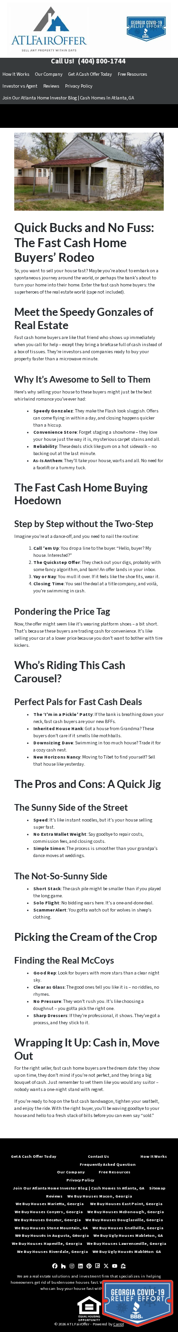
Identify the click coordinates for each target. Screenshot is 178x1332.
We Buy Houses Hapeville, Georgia (47, 1243)
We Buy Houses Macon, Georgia (99, 1196)
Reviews (51, 86)
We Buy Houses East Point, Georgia (126, 1204)
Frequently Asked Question (108, 1164)
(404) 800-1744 (101, 61)
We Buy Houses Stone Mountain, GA (51, 1228)
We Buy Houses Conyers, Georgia (49, 1212)
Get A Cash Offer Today (90, 74)
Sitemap (157, 1188)
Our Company (49, 74)
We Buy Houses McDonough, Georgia (125, 1212)
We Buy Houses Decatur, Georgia (47, 1220)
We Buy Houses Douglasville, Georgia (124, 1220)
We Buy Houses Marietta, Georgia (50, 1204)
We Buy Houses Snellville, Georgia (128, 1228)
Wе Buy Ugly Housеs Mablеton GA (127, 1251)
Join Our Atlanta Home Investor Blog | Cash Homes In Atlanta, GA (68, 98)
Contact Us (98, 1156)
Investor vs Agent (19, 86)
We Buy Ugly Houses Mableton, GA (128, 1235)
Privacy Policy (79, 86)
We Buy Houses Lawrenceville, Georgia (126, 1243)
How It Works (15, 74)
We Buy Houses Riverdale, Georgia (52, 1251)
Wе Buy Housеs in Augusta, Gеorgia (52, 1235)
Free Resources (132, 74)
